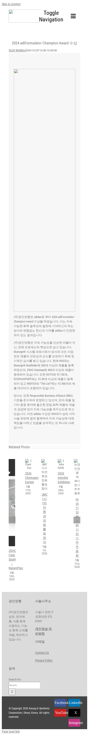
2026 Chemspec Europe (26, 464)
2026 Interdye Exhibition (59, 464)
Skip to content (11, 4)
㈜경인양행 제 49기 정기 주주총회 (75, 477)
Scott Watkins (17, 50)
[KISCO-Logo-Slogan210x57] (33, 11)
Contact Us (42, 653)
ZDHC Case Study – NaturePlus (10, 502)
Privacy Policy (43, 660)
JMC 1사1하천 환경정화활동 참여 (43, 474)
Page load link (11, 731)
